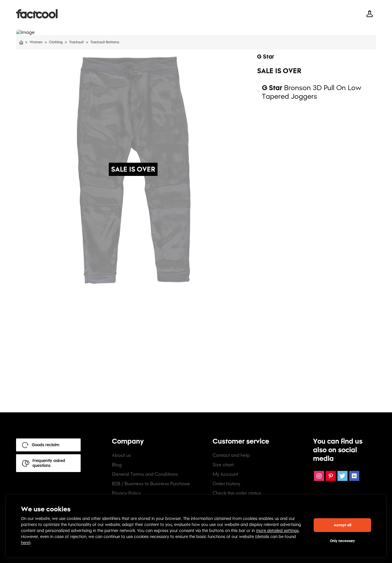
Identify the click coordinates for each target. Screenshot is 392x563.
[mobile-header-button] (369, 13)
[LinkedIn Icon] (354, 476)
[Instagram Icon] (319, 476)
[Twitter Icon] (342, 476)
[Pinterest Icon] (331, 476)
